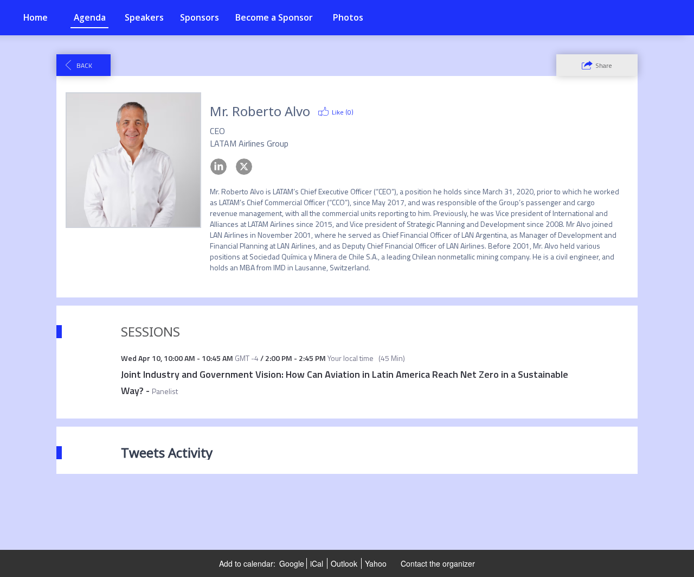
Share (603, 65)
